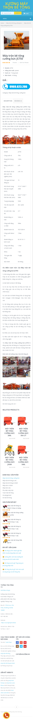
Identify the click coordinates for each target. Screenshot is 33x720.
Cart (28, 13)
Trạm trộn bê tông (8, 493)
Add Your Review (24, 62)
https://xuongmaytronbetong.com (10, 622)
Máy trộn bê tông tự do (9, 480)
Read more (12, 438)
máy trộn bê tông (5, 653)
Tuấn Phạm (9, 642)
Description (8, 101)
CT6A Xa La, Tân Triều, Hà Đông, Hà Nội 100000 (7, 607)
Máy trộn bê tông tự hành (10, 483)
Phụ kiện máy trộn (8, 490)
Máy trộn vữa (6, 488)
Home (2, 23)
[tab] (8, 100)
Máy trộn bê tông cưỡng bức (14, 23)
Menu (5, 18)
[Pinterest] (25, 642)
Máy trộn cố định (8, 485)
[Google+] (21, 642)
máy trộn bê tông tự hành (8, 663)
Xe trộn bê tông (7, 498)
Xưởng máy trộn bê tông (16, 5)
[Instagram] (17, 646)
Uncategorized (7, 495)
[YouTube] (25, 646)
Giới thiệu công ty (5, 590)
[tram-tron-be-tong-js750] (16, 49)
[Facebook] (17, 642)
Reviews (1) (18, 101)
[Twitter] (21, 646)
